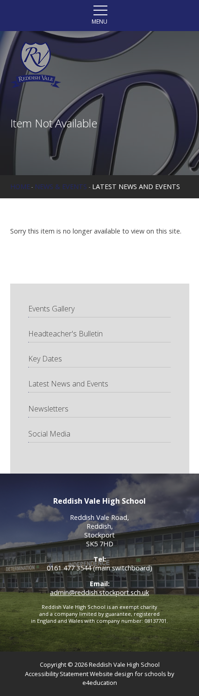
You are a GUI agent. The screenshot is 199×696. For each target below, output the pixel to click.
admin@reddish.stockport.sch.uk (99, 592)
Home (20, 186)
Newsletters (48, 409)
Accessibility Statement (56, 674)
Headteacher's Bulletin (65, 334)
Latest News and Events (136, 186)
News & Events (61, 186)
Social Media (49, 434)
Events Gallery (51, 309)
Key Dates (45, 359)
